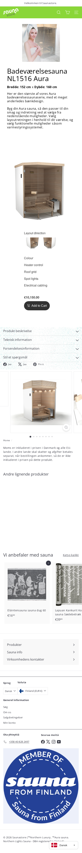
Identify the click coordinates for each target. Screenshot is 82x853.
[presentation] (35, 233)
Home (6, 440)
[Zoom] (66, 427)
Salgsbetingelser (13, 717)
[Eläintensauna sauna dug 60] (27, 591)
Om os (7, 712)
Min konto (9, 722)
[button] (32, 244)
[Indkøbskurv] (67, 12)
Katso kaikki (71, 555)
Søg (5, 707)
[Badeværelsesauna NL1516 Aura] (27, 512)
